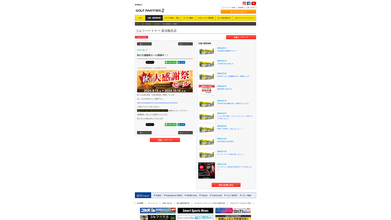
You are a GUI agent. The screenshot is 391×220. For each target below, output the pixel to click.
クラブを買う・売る (172, 18)
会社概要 (140, 203)
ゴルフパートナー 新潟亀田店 (156, 30)
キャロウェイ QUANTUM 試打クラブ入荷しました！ (234, 168)
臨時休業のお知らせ (224, 89)
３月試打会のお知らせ (225, 63)
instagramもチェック (244, 3)
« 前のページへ (144, 44)
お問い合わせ (250, 7)
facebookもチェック (248, 3)
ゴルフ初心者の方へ (224, 18)
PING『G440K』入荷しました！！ (230, 129)
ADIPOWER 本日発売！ (226, 141)
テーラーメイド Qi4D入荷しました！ (230, 154)
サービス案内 (188, 18)
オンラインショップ (238, 11)
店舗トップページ (165, 140)
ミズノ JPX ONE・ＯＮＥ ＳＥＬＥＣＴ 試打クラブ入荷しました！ (235, 117)
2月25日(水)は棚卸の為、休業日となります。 (233, 103)
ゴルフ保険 (246, 195)
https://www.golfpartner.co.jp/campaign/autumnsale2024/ (157, 103)
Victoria (204, 195)
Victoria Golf (217, 195)
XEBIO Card (192, 195)
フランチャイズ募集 (228, 7)
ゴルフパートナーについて (244, 18)
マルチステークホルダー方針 (240, 203)
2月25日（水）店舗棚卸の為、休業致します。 (234, 76)
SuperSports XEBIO (174, 195)
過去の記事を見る (226, 185)
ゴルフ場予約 (231, 195)
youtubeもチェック (253, 3)
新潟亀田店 (157, 24)
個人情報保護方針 (183, 203)
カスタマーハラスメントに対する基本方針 (209, 203)
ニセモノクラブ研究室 (205, 18)
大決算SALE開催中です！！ (227, 51)
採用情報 (241, 7)
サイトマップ (153, 203)
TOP (140, 18)
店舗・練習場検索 (154, 18)
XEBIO (158, 195)
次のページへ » (185, 44)
